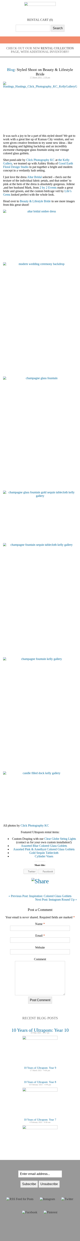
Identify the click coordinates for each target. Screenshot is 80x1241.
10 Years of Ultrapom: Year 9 (40, 1067)
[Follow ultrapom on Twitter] (67, 1199)
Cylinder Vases (44, 856)
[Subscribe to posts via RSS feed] (19, 1199)
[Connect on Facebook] (29, 1212)
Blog (11, 69)
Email (39, 935)
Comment (40, 959)
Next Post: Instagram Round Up (56, 899)
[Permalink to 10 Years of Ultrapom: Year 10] (40, 1038)
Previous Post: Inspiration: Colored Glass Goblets (40, 896)
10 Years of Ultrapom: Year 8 (40, 1082)
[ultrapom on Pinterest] (50, 1212)
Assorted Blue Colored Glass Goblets (44, 845)
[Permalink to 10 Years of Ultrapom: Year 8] (40, 1090)
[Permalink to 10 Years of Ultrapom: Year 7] (40, 1128)
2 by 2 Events (48, 187)
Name (39, 924)
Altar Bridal (34, 177)
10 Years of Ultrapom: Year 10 (40, 1030)
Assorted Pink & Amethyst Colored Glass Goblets (44, 849)
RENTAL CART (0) (40, 19)
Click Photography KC (40, 160)
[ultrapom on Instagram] (47, 1199)
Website (40, 947)
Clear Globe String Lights (60, 838)
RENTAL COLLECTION (57, 48)
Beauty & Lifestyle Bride (35, 201)
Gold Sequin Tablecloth (43, 852)
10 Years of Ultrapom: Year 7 (40, 1119)
